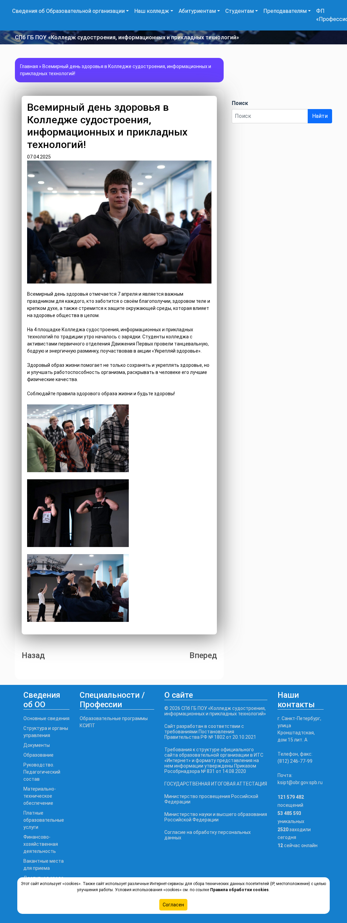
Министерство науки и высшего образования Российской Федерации (215, 817)
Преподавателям (285, 11)
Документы (36, 745)
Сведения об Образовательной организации (68, 11)
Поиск (240, 103)
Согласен (173, 904)
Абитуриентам (197, 11)
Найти (320, 116)
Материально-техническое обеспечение (39, 796)
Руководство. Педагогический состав (41, 772)
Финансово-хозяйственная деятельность (40, 844)
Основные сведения (46, 718)
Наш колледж (151, 11)
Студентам (239, 11)
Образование (38, 755)
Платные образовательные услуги (43, 820)
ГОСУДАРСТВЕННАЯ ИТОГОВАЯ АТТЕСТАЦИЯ (215, 783)
